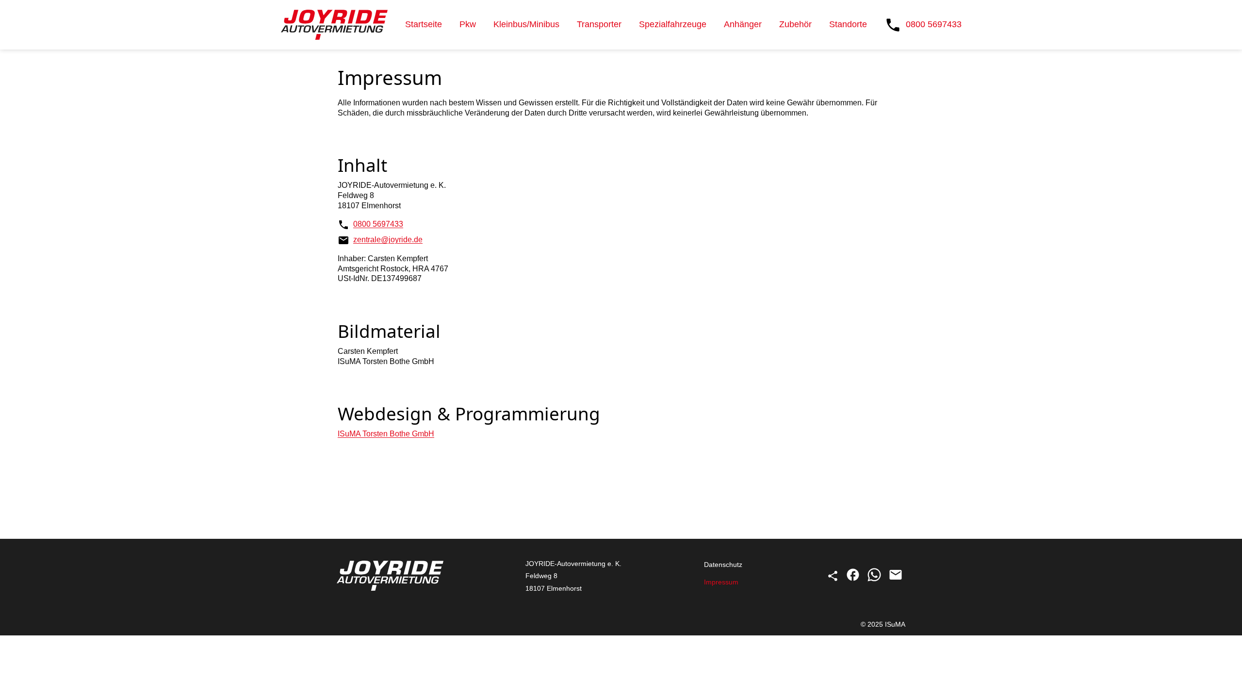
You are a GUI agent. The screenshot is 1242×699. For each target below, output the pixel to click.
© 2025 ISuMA (883, 624)
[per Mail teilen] (895, 579)
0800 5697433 (378, 224)
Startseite (423, 24)
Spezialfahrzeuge (672, 24)
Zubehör (795, 24)
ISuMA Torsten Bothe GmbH (386, 434)
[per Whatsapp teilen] (875, 579)
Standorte (848, 24)
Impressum (721, 582)
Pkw (467, 24)
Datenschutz (723, 564)
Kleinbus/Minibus (526, 24)
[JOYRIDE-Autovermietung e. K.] (334, 25)
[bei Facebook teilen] (854, 579)
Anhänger (743, 24)
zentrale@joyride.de (388, 239)
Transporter (599, 24)
